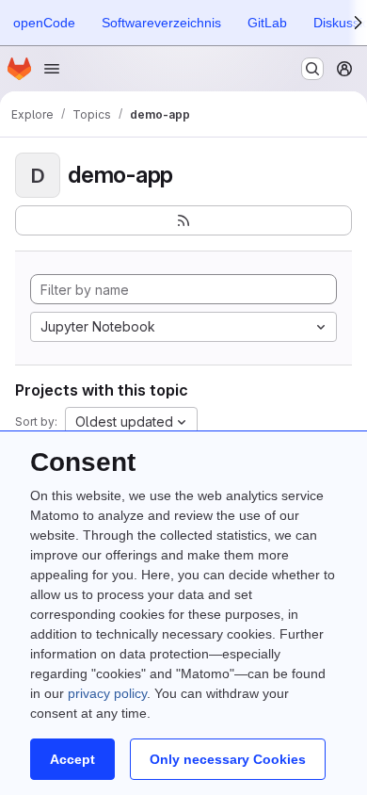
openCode (44, 22)
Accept (72, 759)
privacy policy (107, 693)
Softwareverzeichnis (161, 22)
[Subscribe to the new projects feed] (183, 220)
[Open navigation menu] (52, 69)
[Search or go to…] (312, 68)
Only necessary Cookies (228, 759)
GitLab (267, 22)
